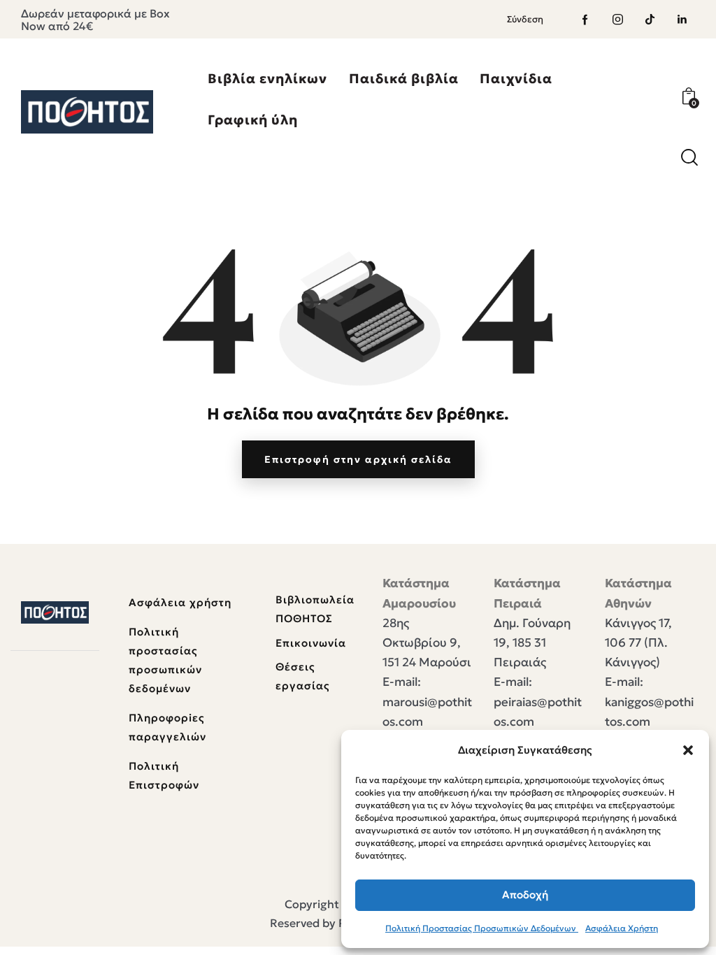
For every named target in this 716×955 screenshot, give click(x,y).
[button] (688, 750)
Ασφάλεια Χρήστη (621, 928)
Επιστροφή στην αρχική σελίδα (358, 459)
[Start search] (689, 157)
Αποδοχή (525, 894)
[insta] (617, 19)
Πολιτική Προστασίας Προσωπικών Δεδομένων (481, 928)
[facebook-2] (585, 19)
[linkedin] (681, 19)
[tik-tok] (649, 19)
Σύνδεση (525, 19)
